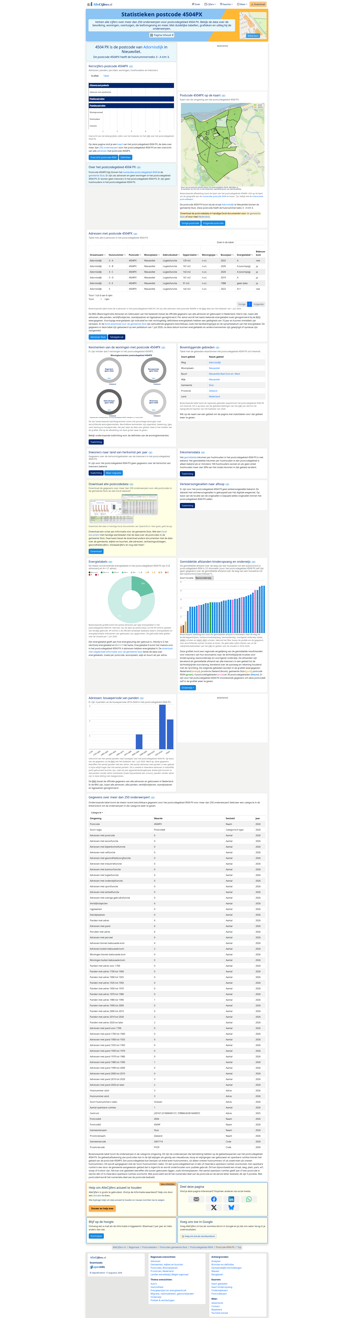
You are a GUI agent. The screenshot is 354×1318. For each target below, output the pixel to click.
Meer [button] (243, 4)
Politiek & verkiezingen (163, 1300)
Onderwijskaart (219, 1290)
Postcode (134, 254)
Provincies (156, 1271)
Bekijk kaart (253, 35)
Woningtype (208, 254)
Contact (215, 1306)
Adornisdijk (153, 47)
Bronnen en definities (222, 1264)
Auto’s (154, 1283)
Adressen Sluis (98, 337)
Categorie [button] (96, 812)
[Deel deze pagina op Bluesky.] (231, 1207)
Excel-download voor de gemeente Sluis (125, 323)
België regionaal (179, 1274)
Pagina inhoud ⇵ (163, 35)
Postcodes (156, 1267)
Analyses (216, 1261)
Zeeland (213, 390)
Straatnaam (96, 254)
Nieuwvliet (214, 368)
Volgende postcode (213, 223)
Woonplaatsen (170, 1267)
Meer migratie (113, 472)
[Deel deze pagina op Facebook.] (214, 1199)
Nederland (203, 216)
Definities (126, 157)
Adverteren (217, 1302)
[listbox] (204, 578)
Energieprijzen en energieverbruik (168, 1290)
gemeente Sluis (97, 175)
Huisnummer (116, 254)
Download (259, 4)
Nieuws (215, 1271)
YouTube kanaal (219, 1312)
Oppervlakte (189, 254)
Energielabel (244, 254)
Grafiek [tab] (95, 75)
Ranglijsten (217, 1274)
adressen (102, 150)
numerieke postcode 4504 (214, 196)
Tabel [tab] (106, 75)
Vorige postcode (190, 223)
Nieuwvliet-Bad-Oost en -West (224, 373)
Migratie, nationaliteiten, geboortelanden (172, 1293)
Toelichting (96, 441)
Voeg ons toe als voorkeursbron (200, 1236)
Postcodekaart (219, 1293)
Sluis (211, 385)
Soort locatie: (187, 577)
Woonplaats (150, 254)
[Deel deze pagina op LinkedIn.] (231, 1199)
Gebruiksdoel (170, 254)
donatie (97, 1195)
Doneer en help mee (102, 1208)
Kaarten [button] (226, 4)
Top (239, 1247)
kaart (120, 144)
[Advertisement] (223, 69)
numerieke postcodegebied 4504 (140, 172)
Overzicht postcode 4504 (103, 157)
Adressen (155, 1261)
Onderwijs (187, 687)
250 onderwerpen (108, 147)
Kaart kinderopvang (221, 1287)
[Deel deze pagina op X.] (214, 1207)
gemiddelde (190, 457)
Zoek (197, 4)
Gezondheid (157, 1287)
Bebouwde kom (262, 253)
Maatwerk (216, 1309)
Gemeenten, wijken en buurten (167, 1264)
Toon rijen (99, 299)
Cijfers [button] (210, 4)
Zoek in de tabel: (225, 242)
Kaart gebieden (219, 1283)
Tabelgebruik (116, 337)
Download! (96, 551)
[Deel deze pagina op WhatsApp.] (249, 1199)
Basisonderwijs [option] (203, 577)
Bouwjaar (226, 254)
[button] (131, 66)
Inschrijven (96, 1236)
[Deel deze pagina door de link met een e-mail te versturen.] (196, 1199)
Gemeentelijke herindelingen (226, 1267)
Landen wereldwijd (160, 1274)
